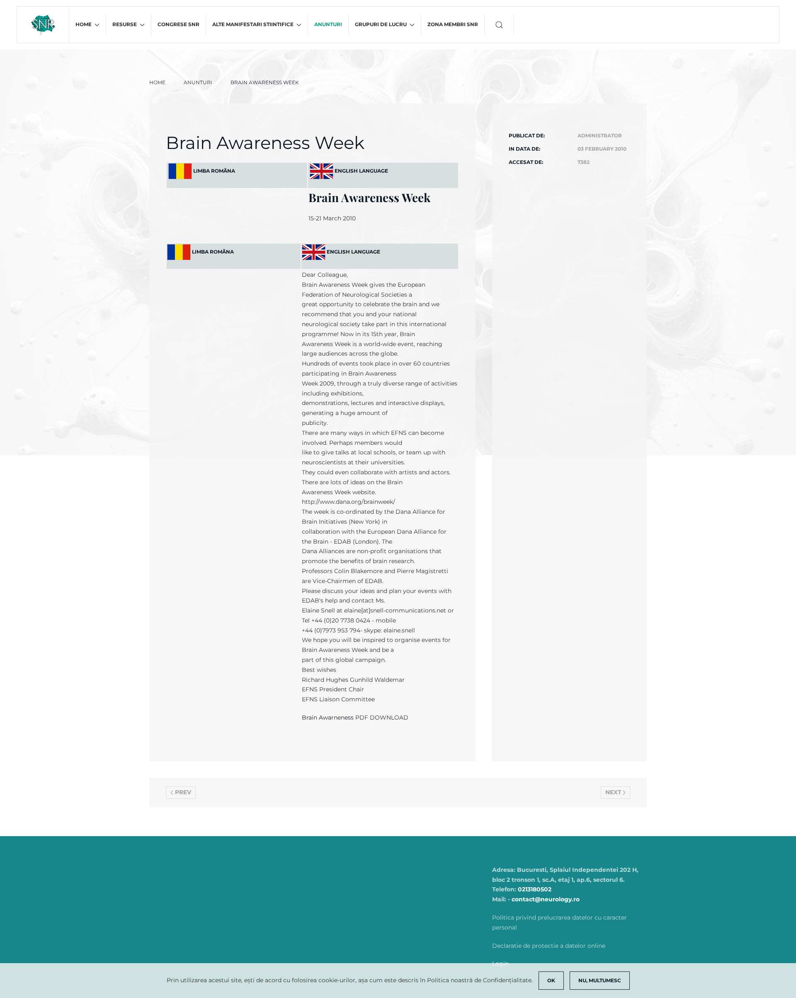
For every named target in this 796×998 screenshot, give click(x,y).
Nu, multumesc (599, 980)
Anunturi (328, 24)
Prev (183, 792)
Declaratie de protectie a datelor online (548, 945)
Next (613, 792)
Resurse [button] (124, 24)
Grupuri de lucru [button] (381, 24)
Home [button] (83, 24)
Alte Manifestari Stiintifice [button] (253, 24)
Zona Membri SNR (452, 24)
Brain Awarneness (328, 717)
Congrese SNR (178, 24)
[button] (499, 25)
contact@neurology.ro (546, 899)
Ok (551, 980)
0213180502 (534, 889)
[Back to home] (43, 25)
